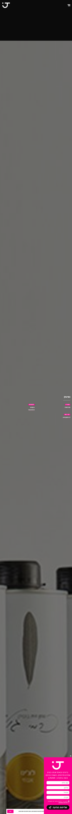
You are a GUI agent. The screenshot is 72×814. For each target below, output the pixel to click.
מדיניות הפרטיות (63, 803)
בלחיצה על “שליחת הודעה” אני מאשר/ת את (58, 802)
